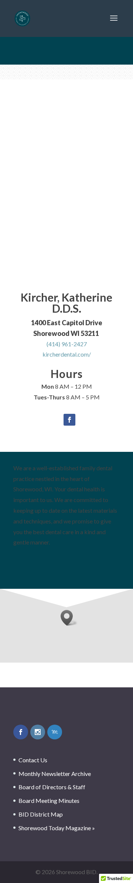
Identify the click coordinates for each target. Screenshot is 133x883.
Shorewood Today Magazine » (56, 827)
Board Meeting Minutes (48, 800)
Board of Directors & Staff (51, 786)
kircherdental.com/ (66, 354)
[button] (69, 618)
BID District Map (40, 814)
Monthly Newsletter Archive (54, 773)
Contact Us (32, 759)
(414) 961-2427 (67, 343)
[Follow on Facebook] (69, 420)
